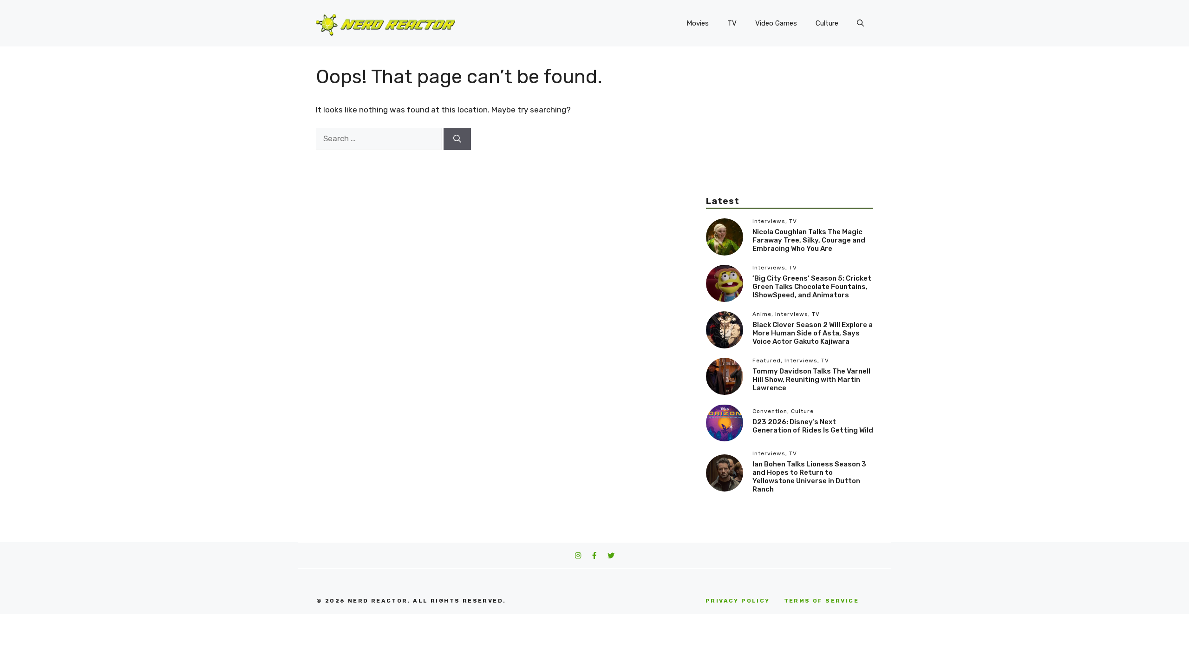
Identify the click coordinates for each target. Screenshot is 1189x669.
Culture (827, 23)
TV (732, 23)
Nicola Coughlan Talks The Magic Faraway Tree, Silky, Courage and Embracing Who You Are (808, 240)
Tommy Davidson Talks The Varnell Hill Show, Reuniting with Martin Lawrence (811, 379)
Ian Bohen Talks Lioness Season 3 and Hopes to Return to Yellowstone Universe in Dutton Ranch (809, 476)
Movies (697, 23)
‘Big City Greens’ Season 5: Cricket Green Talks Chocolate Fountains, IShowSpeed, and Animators (811, 286)
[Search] (457, 139)
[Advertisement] (789, 130)
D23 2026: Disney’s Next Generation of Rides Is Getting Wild (812, 426)
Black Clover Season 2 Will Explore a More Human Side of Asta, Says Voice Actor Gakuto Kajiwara (812, 333)
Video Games (776, 23)
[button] (860, 23)
